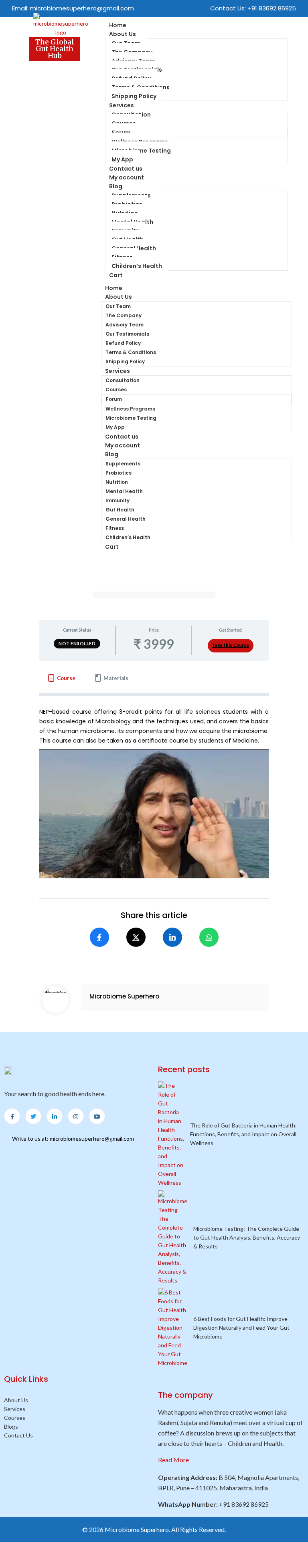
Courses (116, 389)
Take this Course (230, 645)
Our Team (118, 306)
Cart (116, 275)
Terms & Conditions (130, 352)
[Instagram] (76, 1116)
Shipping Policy (125, 361)
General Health (125, 518)
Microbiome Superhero (124, 996)
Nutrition (116, 482)
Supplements (122, 463)
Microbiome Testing (141, 151)
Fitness (114, 528)
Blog (115, 186)
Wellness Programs (130, 408)
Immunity (117, 500)
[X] (136, 937)
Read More (173, 1459)
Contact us (121, 437)
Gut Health (119, 509)
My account (126, 177)
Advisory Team (124, 324)
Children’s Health (136, 266)
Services (121, 105)
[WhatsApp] (209, 937)
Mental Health (124, 491)
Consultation (122, 380)
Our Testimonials (127, 333)
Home (113, 288)
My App (115, 427)
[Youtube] (97, 1116)
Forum (114, 399)
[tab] (61, 678)
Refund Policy (123, 343)
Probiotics (118, 472)
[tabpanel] (154, 837)
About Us (122, 34)
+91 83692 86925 (271, 8)
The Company (123, 315)
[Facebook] (99, 937)
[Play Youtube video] (154, 813)
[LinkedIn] (172, 937)
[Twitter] (33, 1116)
